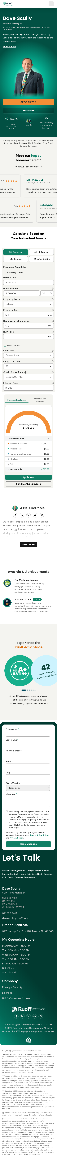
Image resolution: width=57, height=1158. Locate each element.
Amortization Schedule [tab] (40, 400)
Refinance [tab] (44, 252)
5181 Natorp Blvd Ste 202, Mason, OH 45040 (28, 931)
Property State (11, 299)
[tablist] (28, 255)
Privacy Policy (16, 838)
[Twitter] (28, 515)
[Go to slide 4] (31, 690)
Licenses (7, 992)
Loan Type (8, 350)
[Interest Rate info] (53, 383)
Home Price (9, 278)
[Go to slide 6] (35, 690)
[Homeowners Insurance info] (53, 321)
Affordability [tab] (43, 259)
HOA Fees (8, 332)
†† (26, 372)
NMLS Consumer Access (16, 998)
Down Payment (11, 288)
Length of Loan (11, 361)
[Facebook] (15, 515)
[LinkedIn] (22, 515)
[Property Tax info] (53, 310)
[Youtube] (35, 515)
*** (38, 160)
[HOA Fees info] (53, 332)
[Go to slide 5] (33, 690)
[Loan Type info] (53, 350)
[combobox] (28, 304)
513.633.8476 (10, 913)
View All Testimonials (27, 166)
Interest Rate (10, 383)
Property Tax (10, 310)
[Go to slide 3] (29, 690)
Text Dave (28, 110)
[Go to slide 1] (23, 690)
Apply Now (27, 102)
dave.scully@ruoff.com (15, 918)
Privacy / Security (12, 987)
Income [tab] (18, 259)
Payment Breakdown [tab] (16, 400)
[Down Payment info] (53, 288)
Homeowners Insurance (16, 321)
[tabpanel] (28, 327)
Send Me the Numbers (28, 484)
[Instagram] (42, 515)
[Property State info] (53, 299)
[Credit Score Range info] (53, 372)
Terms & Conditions (40, 835)
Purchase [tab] (18, 252)
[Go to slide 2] (27, 690)
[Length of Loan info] (53, 361)
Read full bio (9, 46)
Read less (37, 1051)
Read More (28, 544)
